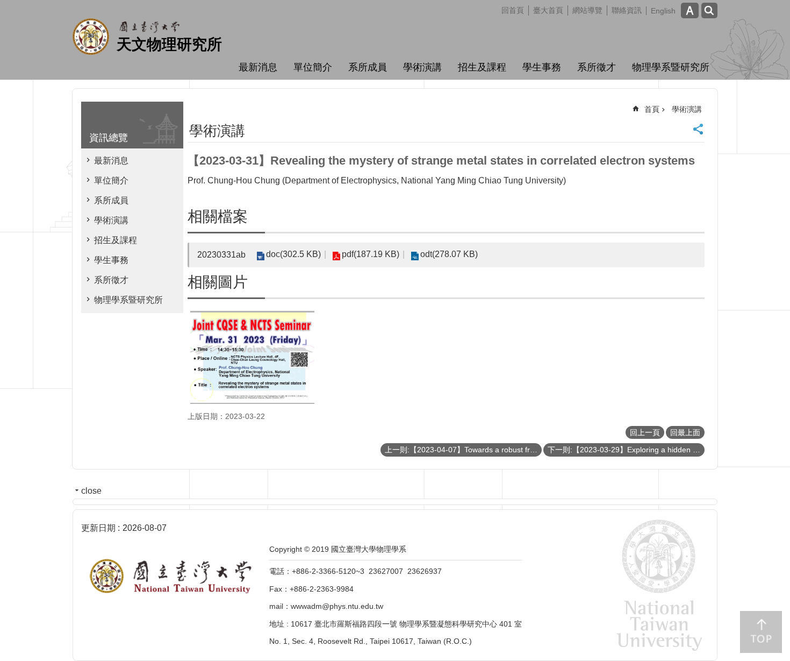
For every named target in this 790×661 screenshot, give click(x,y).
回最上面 (685, 432)
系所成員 (367, 67)
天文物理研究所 (169, 44)
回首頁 (512, 10)
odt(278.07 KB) (449, 254)
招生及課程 (482, 67)
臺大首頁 (548, 10)
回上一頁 (645, 432)
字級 (690, 10)
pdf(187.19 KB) (370, 254)
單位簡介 (312, 67)
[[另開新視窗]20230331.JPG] (252, 357)
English (663, 10)
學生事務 (541, 67)
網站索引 (709, 10)
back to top (761, 632)
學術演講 (422, 67)
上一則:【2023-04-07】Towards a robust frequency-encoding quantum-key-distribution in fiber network (463, 449)
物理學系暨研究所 (670, 67)
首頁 (651, 109)
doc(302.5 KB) (293, 254)
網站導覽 (587, 10)
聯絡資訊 (627, 10)
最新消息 (258, 67)
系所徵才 (596, 67)
